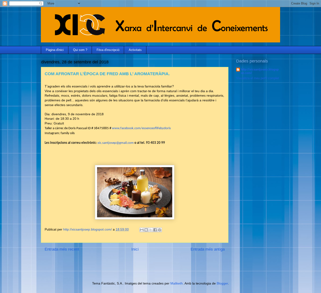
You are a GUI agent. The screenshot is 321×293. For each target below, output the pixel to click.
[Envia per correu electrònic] (141, 229)
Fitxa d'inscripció (108, 50)
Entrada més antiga (208, 249)
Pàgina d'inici (55, 50)
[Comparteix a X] (150, 229)
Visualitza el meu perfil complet (257, 78)
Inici (135, 249)
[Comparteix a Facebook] (155, 229)
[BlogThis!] (146, 229)
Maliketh (176, 283)
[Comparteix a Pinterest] (159, 229)
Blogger (222, 283)
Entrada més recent (62, 249)
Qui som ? (80, 50)
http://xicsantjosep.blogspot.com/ (260, 71)
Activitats (135, 50)
